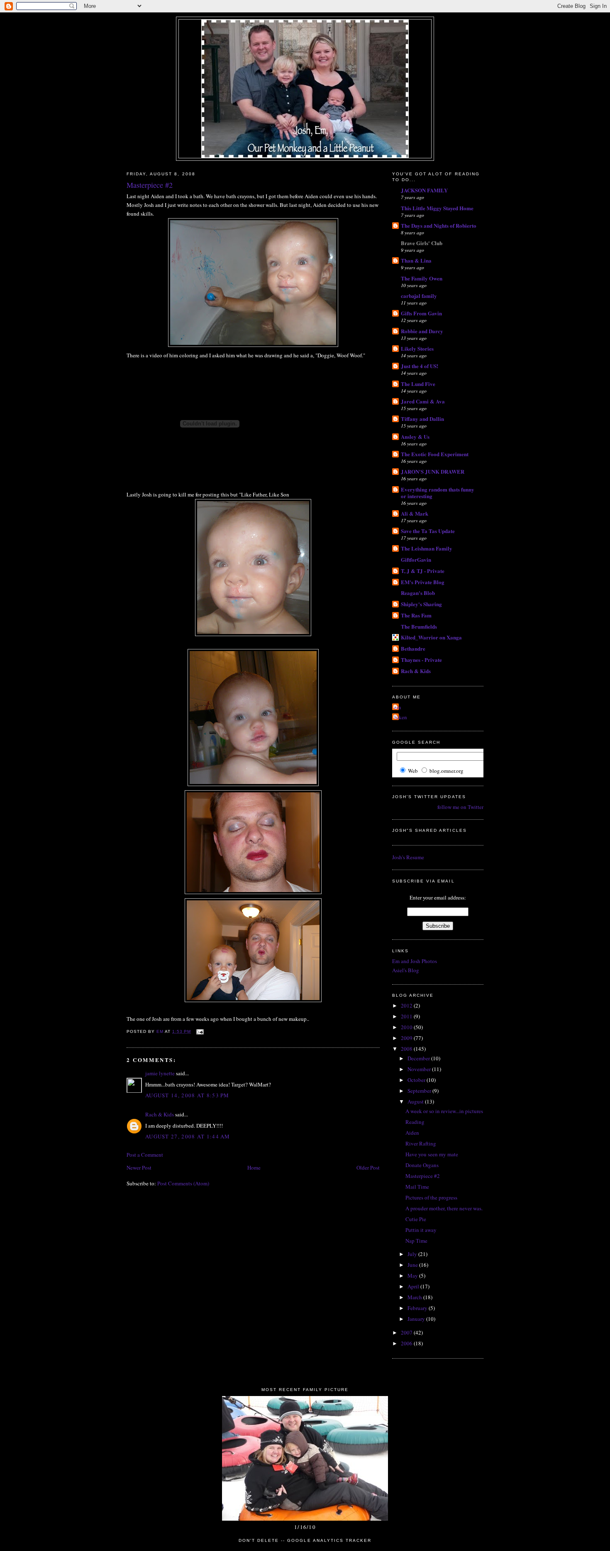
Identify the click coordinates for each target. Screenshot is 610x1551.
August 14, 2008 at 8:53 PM (187, 1095)
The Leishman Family (426, 548)
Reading (415, 1122)
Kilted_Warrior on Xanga (431, 637)
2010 (407, 1027)
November (419, 1069)
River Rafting (420, 1143)
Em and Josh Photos (414, 961)
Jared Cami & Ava (423, 401)
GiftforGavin (416, 559)
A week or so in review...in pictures (444, 1111)
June (413, 1264)
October (417, 1080)
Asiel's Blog (405, 970)
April (413, 1286)
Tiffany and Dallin (422, 419)
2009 (407, 1038)
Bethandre (413, 648)
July (412, 1254)
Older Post (368, 1167)
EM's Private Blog (422, 582)
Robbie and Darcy (422, 331)
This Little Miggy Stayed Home (437, 208)
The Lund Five (418, 384)
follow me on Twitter (460, 807)
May (413, 1275)
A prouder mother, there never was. (444, 1208)
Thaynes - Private (421, 660)
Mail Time (417, 1186)
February (418, 1308)
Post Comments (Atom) (183, 1183)
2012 (407, 1005)
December (419, 1058)
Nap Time (416, 1240)
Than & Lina (416, 260)
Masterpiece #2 (422, 1176)
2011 (407, 1016)
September (419, 1090)
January (416, 1318)
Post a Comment (145, 1154)
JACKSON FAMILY (424, 190)
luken (400, 717)
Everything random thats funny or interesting (437, 492)
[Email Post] (200, 1031)
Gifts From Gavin (421, 313)
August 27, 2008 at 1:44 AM (187, 1136)
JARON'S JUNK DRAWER (432, 471)
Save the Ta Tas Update (428, 531)
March (415, 1297)
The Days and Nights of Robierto (438, 225)
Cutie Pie (415, 1219)
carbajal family (419, 296)
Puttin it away (421, 1230)
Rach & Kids (159, 1114)
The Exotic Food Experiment (434, 454)
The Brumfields (419, 626)
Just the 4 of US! (419, 366)
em (397, 707)
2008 (407, 1048)
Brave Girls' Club (421, 243)
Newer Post (139, 1167)
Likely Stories (417, 348)
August (416, 1101)
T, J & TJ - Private (422, 571)
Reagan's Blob (418, 593)
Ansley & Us (415, 436)
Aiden (412, 1132)
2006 (407, 1343)
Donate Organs (422, 1165)
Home (254, 1167)
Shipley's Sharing (421, 604)
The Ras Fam (416, 615)
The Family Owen (421, 278)
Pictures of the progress (431, 1197)
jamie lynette (160, 1073)
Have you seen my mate (431, 1154)
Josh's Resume (408, 857)
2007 (407, 1332)
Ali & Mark (414, 513)
